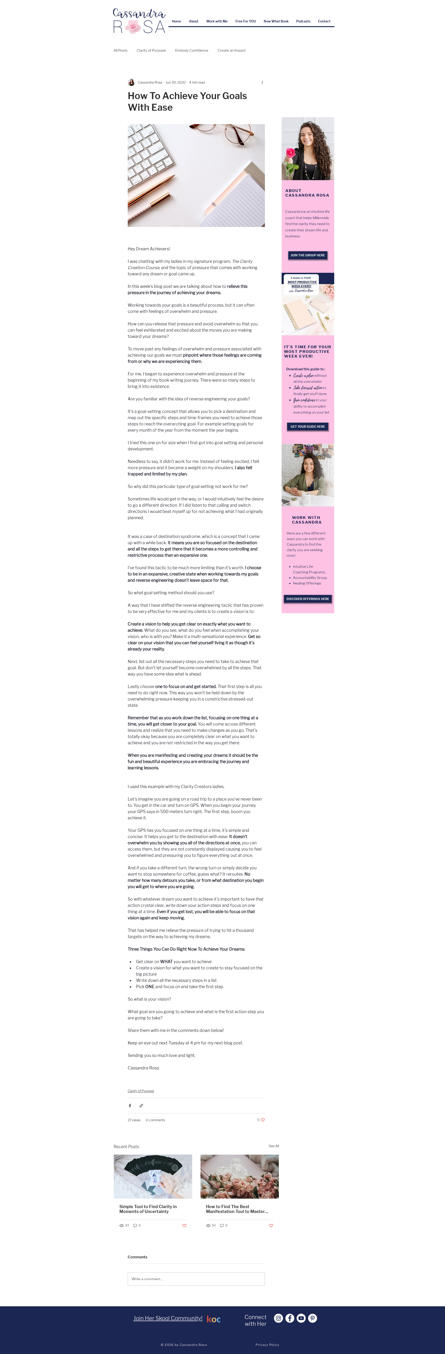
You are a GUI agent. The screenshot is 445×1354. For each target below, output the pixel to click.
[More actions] (262, 82)
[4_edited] (213, 1318)
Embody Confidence (191, 50)
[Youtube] (301, 1318)
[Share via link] (141, 1105)
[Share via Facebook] (130, 1105)
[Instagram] (278, 1318)
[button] (217, 21)
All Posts (120, 50)
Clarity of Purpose (151, 50)
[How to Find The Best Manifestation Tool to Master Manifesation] (239, 1177)
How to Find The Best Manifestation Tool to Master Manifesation (235, 1209)
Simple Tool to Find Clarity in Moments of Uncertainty (148, 1209)
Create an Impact (232, 50)
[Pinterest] (312, 1318)
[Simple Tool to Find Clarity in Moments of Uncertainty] (153, 1177)
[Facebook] (289, 1318)
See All (274, 1146)
